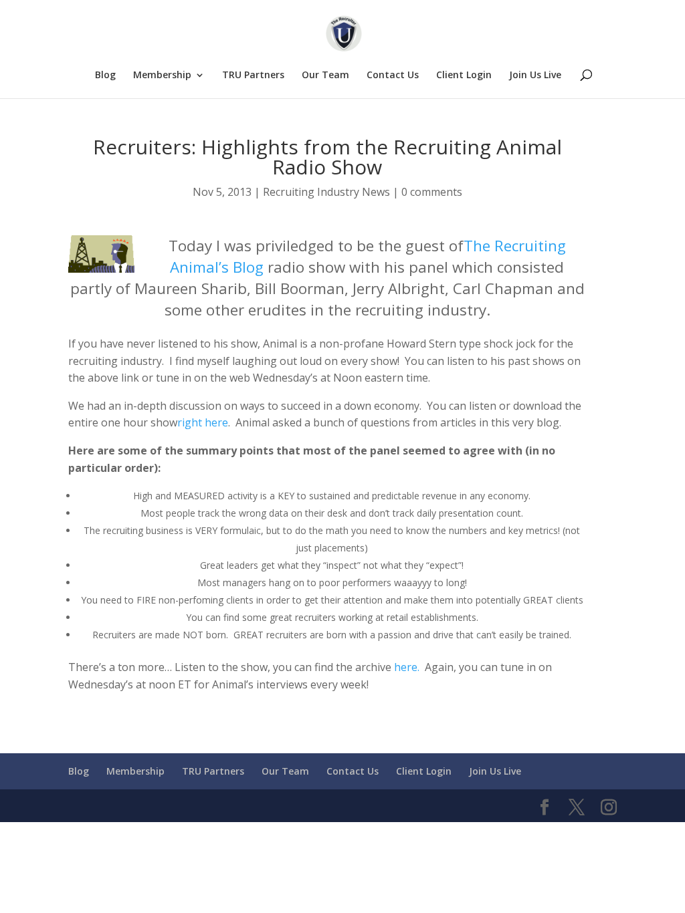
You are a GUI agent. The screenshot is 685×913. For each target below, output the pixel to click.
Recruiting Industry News (326, 191)
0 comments (431, 191)
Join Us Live (535, 75)
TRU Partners (253, 75)
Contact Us (393, 75)
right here (202, 422)
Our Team (325, 75)
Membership (162, 75)
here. (406, 667)
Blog (105, 75)
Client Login (464, 75)
